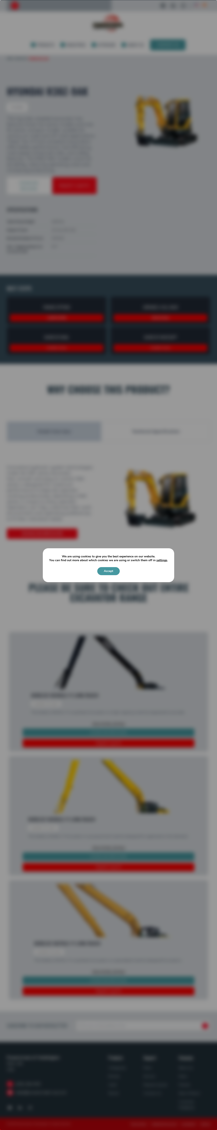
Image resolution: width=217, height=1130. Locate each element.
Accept (108, 571)
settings (161, 560)
